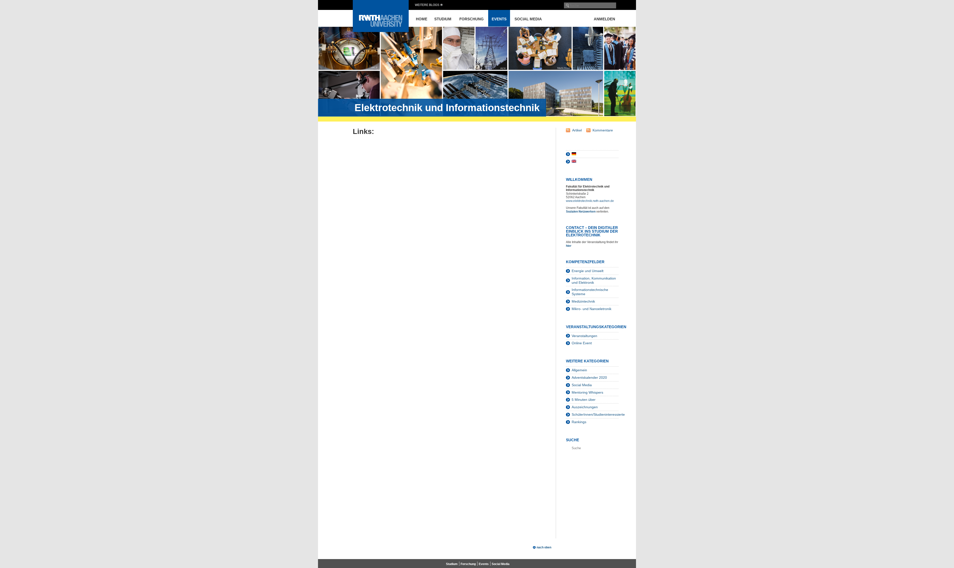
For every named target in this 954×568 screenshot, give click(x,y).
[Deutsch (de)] (574, 154)
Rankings (579, 422)
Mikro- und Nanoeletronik (591, 309)
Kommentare (603, 130)
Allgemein (579, 370)
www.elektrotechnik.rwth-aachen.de (590, 201)
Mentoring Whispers (587, 392)
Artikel (577, 130)
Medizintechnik (583, 301)
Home (421, 19)
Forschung (471, 19)
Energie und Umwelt (587, 271)
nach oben (544, 547)
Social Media (528, 19)
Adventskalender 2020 (589, 377)
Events (499, 19)
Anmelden (604, 19)
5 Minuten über (584, 400)
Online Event (582, 343)
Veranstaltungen (584, 336)
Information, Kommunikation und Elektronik (594, 280)
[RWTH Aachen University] (381, 31)
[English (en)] (574, 161)
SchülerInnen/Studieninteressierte (598, 414)
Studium (442, 19)
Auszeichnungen (585, 407)
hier (569, 246)
